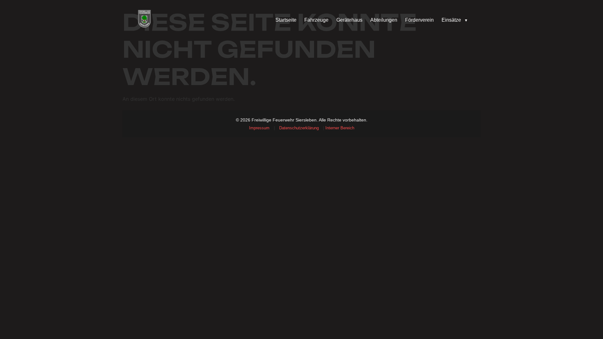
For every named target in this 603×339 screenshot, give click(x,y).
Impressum (259, 128)
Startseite (285, 20)
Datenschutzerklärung (299, 128)
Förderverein (419, 20)
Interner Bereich (339, 128)
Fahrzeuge (316, 20)
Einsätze (455, 20)
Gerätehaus (349, 20)
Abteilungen (383, 20)
